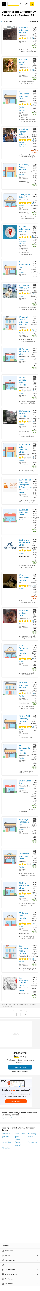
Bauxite (13, 1118)
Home (3, 1005)
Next (25, 1014)
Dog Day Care (6, 1142)
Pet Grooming (32, 1142)
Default (33, 21)
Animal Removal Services (17, 1137)
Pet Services (6, 1134)
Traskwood (24, 1118)
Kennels (30, 1136)
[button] (37, 4)
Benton (14, 1005)
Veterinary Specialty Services (18, 1143)
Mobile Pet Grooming (5, 1137)
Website (21, 73)
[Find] (32, 4)
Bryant (4, 1118)
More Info (22, 110)
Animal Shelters (20, 1134)
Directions (22, 109)
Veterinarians (23, 1005)
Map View (9, 21)
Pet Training (32, 1134)
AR (9, 1005)
